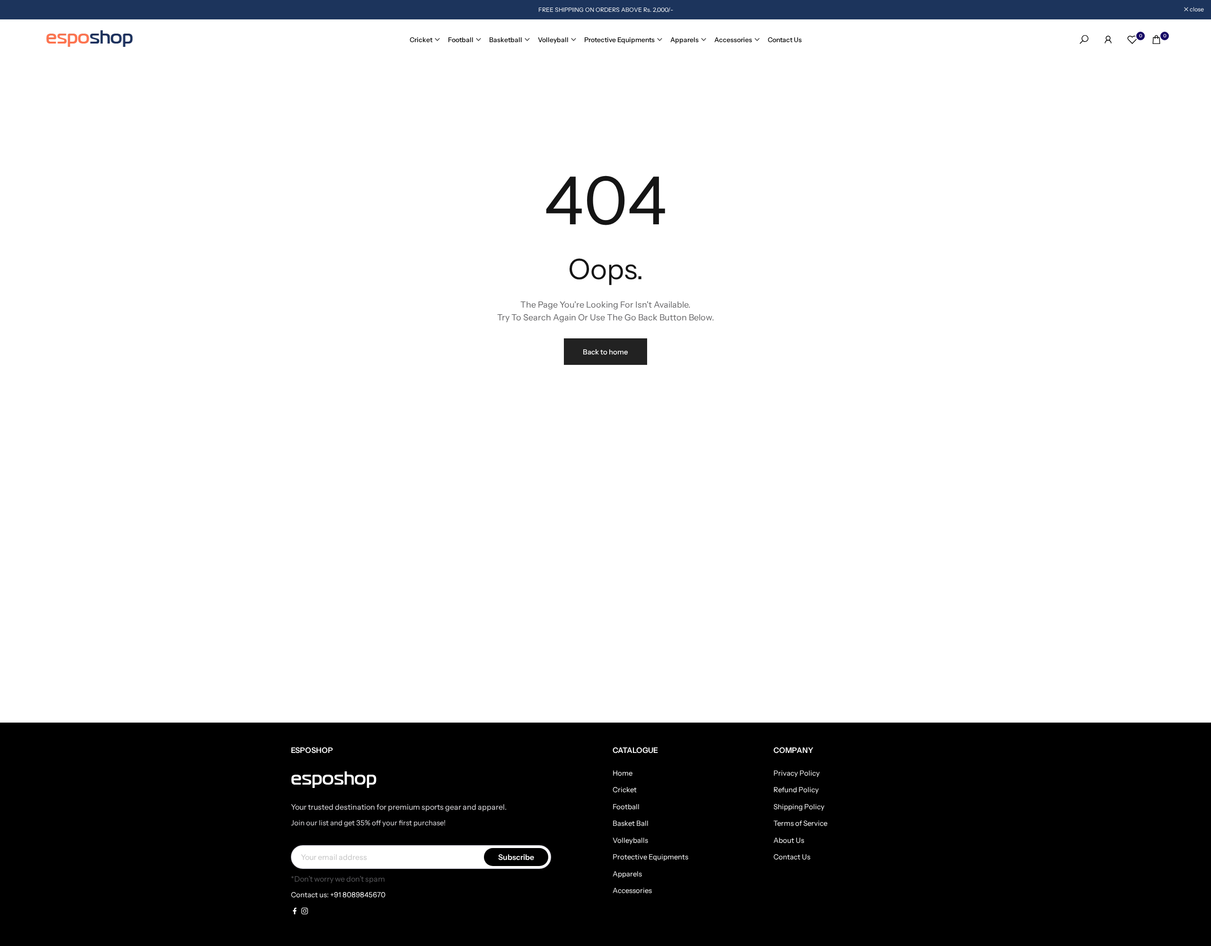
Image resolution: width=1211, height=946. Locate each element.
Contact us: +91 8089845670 (338, 894)
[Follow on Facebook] (294, 912)
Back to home (605, 351)
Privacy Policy (796, 773)
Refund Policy (796, 789)
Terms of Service (800, 823)
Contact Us (785, 39)
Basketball (505, 39)
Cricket (421, 39)
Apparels (684, 39)
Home (622, 773)
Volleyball (553, 39)
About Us (788, 840)
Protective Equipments (619, 39)
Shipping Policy (799, 806)
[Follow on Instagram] (304, 912)
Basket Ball (631, 823)
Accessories (733, 39)
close (19, 10)
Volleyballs (630, 840)
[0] (1132, 39)
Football (461, 39)
